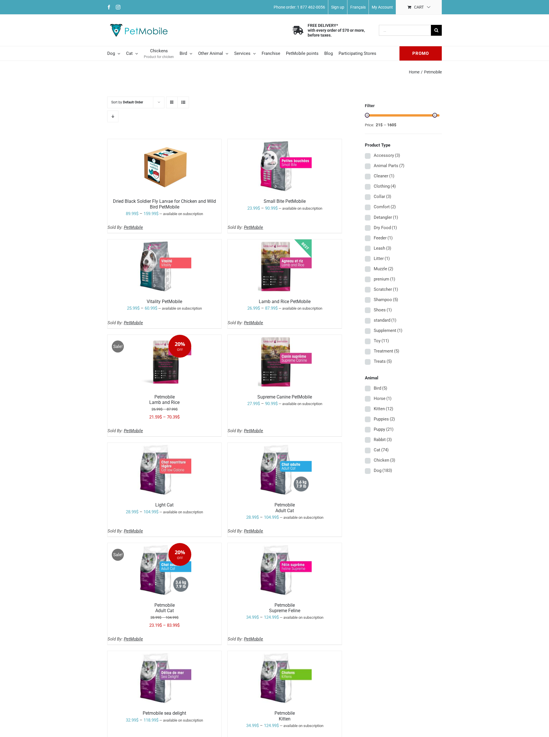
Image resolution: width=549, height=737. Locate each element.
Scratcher (386, 289)
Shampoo (386, 299)
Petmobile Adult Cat (284, 507)
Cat (381, 449)
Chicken (384, 460)
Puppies (384, 419)
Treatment (386, 351)
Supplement (388, 330)
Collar (382, 196)
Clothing (385, 186)
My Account (382, 7)
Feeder (383, 238)
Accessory (387, 155)
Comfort (385, 206)
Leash (382, 248)
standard (385, 320)
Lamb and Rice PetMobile (285, 301)
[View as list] (183, 102)
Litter (382, 258)
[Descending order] (112, 116)
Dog (383, 470)
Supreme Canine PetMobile (284, 397)
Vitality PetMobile (164, 301)
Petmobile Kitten (284, 715)
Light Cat (164, 505)
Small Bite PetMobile (285, 201)
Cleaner (384, 176)
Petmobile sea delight (164, 713)
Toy (381, 340)
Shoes (383, 310)
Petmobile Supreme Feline (284, 607)
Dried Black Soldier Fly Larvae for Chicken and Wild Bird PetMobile (164, 204)
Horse (382, 398)
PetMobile (133, 227)
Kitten (383, 408)
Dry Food (385, 227)
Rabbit (383, 439)
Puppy (383, 429)
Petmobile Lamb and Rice (164, 399)
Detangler (386, 217)
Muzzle (383, 268)
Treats (383, 361)
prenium (384, 279)
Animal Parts (389, 165)
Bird (380, 388)
